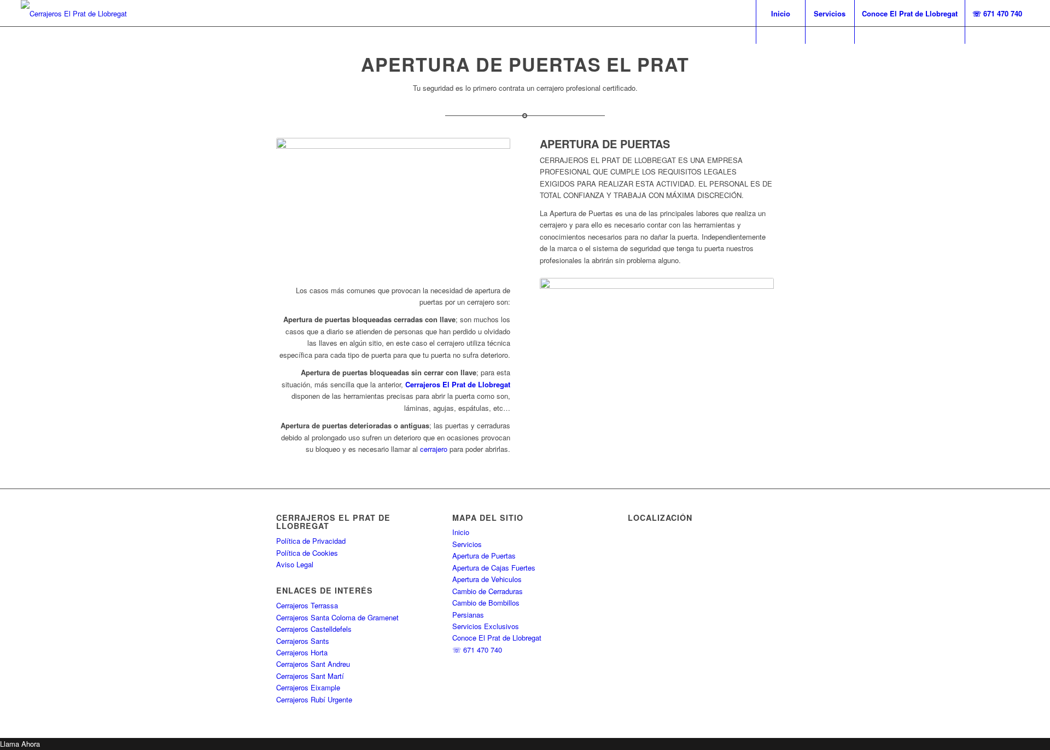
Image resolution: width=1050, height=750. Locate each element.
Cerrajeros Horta (302, 652)
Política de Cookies (307, 553)
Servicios (467, 544)
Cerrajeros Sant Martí (310, 676)
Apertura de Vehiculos (487, 579)
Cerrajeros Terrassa (307, 605)
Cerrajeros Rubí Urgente (314, 699)
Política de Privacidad (311, 541)
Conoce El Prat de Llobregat (496, 637)
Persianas (468, 614)
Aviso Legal (294, 564)
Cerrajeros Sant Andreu (313, 664)
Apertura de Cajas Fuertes (493, 567)
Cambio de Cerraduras (487, 591)
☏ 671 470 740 (477, 649)
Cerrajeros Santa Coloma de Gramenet (337, 617)
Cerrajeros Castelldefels (314, 629)
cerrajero (433, 449)
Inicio (460, 532)
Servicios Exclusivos (485, 626)
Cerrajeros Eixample (308, 687)
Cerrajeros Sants (302, 641)
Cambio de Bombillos (486, 602)
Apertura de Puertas (484, 555)
